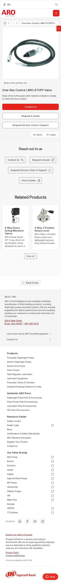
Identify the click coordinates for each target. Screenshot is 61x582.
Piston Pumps (13, 370)
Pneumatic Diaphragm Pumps (20, 357)
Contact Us (12, 446)
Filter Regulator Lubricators (19, 374)
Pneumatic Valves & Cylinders (21, 382)
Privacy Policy (12, 552)
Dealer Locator (14, 421)
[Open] (56, 13)
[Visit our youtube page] (35, 521)
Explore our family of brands (19, 535)
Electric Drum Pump (16, 366)
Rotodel (10, 504)
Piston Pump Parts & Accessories (22, 402)
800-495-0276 (32, 323)
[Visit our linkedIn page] (19, 521)
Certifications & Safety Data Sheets (23, 433)
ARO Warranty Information (19, 437)
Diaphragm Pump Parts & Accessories (24, 397)
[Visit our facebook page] (27, 521)
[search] (56, 4)
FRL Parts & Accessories (18, 410)
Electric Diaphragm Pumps (19, 362)
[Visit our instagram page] (42, 521)
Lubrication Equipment (17, 378)
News (9, 429)
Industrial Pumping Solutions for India (24, 386)
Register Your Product (17, 442)
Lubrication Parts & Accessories (21, 406)
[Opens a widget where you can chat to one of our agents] (50, 577)
